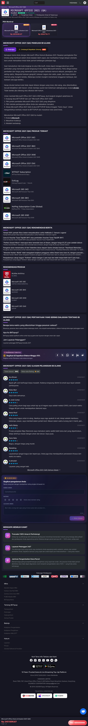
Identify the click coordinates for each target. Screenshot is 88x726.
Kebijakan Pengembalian (12, 627)
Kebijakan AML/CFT (10, 633)
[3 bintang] (13, 500)
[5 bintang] (21, 500)
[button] (44, 583)
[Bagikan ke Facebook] (57, 355)
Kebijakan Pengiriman (11, 630)
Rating (6, 496)
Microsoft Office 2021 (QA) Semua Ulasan (43, 470)
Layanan (7, 643)
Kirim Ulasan (78, 518)
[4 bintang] (17, 500)
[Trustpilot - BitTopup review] (60, 695)
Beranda (4, 7)
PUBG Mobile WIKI (10, 597)
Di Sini (76, 88)
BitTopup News (9, 600)
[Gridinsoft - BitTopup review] (44, 695)
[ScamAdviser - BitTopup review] (28, 695)
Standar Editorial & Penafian (13, 649)
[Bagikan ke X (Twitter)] (62, 355)
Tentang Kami (8, 609)
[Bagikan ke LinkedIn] (78, 355)
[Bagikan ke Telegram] (72, 355)
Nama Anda (8, 488)
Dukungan (7, 612)
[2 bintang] (9, 500)
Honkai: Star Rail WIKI (11, 591)
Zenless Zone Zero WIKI (11, 594)
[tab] (10, 49)
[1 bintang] (5, 500)
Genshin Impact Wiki (10, 588)
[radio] (10, 380)
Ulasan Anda (8, 504)
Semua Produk (9, 618)
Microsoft (15, 118)
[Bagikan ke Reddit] (83, 355)
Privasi (6, 646)
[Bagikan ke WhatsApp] (67, 355)
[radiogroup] (13, 380)
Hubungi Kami (8, 615)
